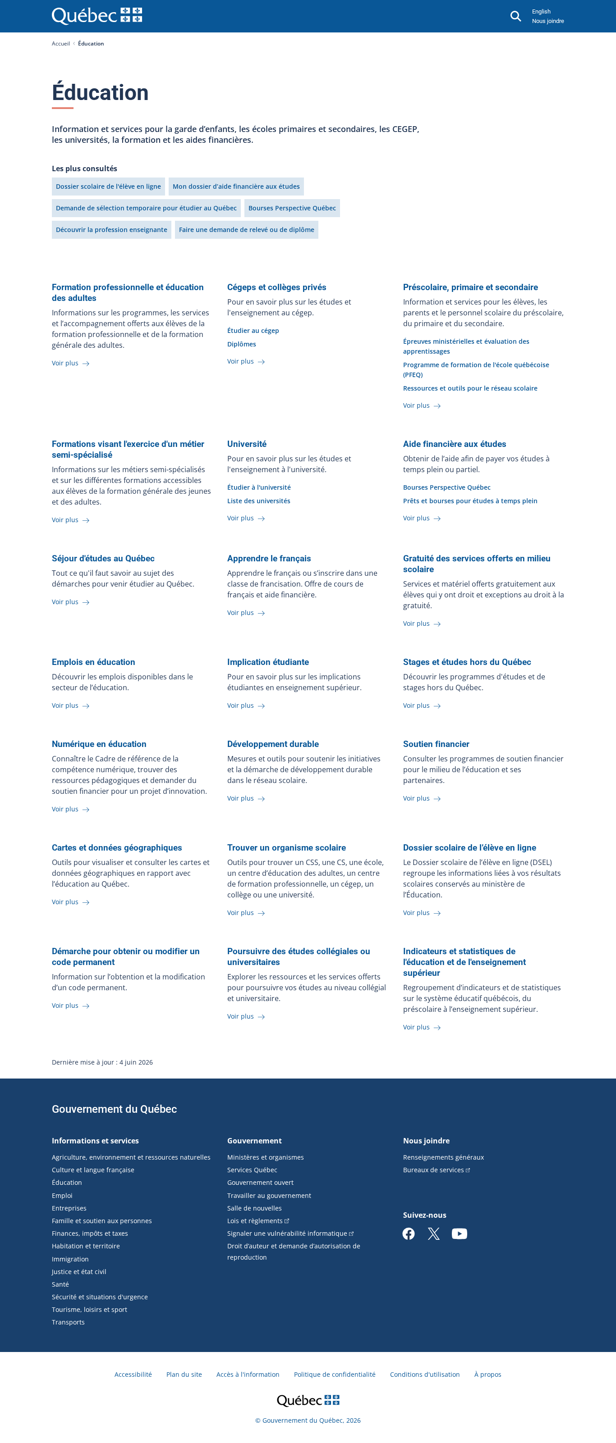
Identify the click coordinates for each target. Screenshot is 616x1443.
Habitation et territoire (86, 1246)
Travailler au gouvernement (269, 1195)
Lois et (255, 1220)
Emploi (62, 1195)
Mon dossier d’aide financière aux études (236, 186)
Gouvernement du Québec (114, 1109)
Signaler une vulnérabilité (287, 1233)
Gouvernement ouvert (260, 1182)
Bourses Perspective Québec (292, 208)
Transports (68, 1322)
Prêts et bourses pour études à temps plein (470, 500)
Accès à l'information (248, 1374)
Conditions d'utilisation (425, 1374)
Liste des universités (258, 500)
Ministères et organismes (265, 1157)
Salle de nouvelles (254, 1208)
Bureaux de (433, 1169)
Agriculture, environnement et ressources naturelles (131, 1157)
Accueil (61, 43)
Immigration (70, 1259)
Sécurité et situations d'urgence (100, 1297)
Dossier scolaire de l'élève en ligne (108, 186)
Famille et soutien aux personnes (102, 1220)
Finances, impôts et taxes (90, 1233)
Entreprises (69, 1208)
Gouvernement (254, 1141)
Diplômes (241, 344)
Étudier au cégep (253, 330)
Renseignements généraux (443, 1157)
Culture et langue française (93, 1169)
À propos (487, 1374)
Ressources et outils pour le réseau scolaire (470, 388)
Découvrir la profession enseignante (111, 229)
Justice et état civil (79, 1271)
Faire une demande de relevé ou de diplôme (246, 229)
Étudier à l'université (259, 487)
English (541, 11)
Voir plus (66, 363)
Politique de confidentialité (335, 1374)
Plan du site (184, 1374)
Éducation (67, 1182)
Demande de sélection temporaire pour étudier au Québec (146, 208)
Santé (60, 1284)
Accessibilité (133, 1374)
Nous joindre (548, 21)
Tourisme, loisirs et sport (89, 1309)
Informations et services (95, 1141)
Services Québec (252, 1169)
